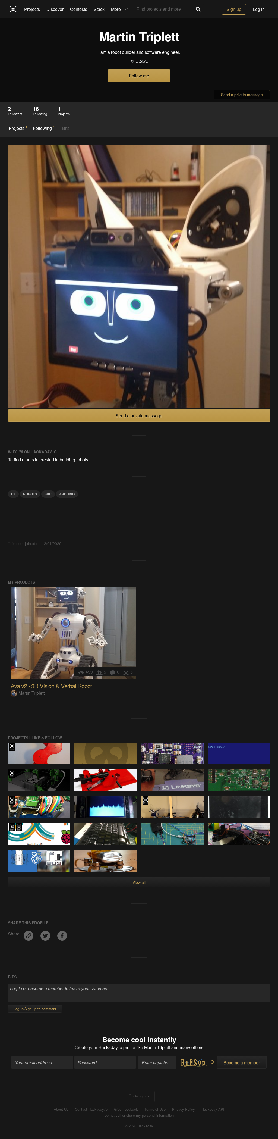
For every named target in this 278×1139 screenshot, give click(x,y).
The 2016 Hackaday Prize (12, 747)
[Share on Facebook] (62, 934)
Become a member (241, 1062)
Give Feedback (126, 1109)
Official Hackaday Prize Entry (19, 827)
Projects (32, 9)
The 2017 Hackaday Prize (12, 773)
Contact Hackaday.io (91, 1109)
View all (139, 882)
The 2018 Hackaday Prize (145, 800)
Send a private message (242, 94)
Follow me (139, 76)
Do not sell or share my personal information (139, 1115)
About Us (61, 1109)
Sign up (233, 9)
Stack (99, 9)
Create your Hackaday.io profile (105, 1047)
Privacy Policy (183, 1109)
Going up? (140, 1096)
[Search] (198, 9)
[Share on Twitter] (45, 934)
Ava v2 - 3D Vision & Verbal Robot (51, 685)
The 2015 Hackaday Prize (12, 827)
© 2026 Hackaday (139, 1126)
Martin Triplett (31, 693)
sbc (48, 494)
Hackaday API (212, 1109)
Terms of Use (155, 1109)
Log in (259, 9)
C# (13, 494)
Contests (78, 9)
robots (30, 494)
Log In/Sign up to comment (35, 1008)
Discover (55, 9)
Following (45, 128)
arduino (67, 494)
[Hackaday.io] (13, 9)
